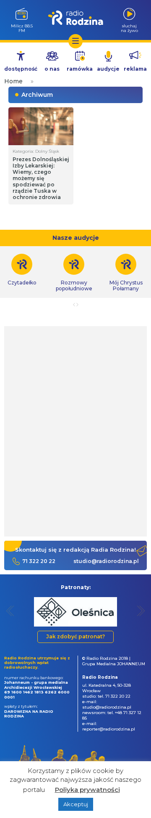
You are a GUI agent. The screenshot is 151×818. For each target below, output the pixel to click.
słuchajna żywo (129, 28)
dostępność (20, 69)
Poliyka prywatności (87, 790)
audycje (108, 69)
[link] (74, 273)
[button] (10, 611)
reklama (135, 69)
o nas (52, 69)
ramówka (80, 69)
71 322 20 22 (38, 561)
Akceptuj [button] (75, 804)
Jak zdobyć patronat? (75, 636)
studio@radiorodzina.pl (106, 561)
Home (13, 81)
